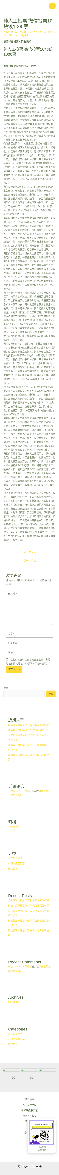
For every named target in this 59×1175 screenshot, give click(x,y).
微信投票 (29, 1099)
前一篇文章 (30, 552)
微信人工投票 (29, 1116)
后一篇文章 (30, 560)
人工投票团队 (22, 32)
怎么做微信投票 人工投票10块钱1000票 (28, 725)
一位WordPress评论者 (20, 791)
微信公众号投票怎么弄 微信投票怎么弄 (28, 730)
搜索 (5, 688)
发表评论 (8, 32)
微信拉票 (13, 868)
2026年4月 (13, 826)
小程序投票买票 (38, 32)
